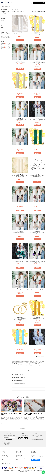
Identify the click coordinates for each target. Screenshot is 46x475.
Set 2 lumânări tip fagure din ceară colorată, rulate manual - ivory (20, 91)
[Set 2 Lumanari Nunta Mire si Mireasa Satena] (20, 194)
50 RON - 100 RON (5, 33)
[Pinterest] (21, 438)
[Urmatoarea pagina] (43, 356)
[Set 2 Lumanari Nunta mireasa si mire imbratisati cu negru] (20, 222)
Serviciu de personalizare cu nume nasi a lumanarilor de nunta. (37, 176)
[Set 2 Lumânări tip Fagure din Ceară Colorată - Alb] (37, 23)
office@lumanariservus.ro (38, 439)
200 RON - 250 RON (5, 37)
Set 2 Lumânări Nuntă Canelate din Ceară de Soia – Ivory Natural (20, 176)
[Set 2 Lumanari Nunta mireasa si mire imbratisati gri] (20, 136)
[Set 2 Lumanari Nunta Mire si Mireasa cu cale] (37, 194)
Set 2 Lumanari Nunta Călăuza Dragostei (37, 119)
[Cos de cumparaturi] (43, 3)
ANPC (17, 459)
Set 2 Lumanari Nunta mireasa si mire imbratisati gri (20, 147)
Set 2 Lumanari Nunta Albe (20, 62)
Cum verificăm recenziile (6, 463)
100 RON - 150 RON (5, 34)
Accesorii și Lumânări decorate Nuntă (4, 13)
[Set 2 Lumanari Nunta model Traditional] (37, 279)
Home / (3, 6)
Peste (3, 43)
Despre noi (3, 451)
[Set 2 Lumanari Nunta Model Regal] (20, 109)
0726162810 (37, 437)
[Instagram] (27, 438)
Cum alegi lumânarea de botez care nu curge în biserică (33, 414)
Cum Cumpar (18, 451)
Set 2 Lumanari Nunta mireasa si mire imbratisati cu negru (20, 233)
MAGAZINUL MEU (5, 449)
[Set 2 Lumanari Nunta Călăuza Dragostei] (37, 109)
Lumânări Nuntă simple (5, 11)
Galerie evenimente (5, 462)
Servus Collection (5, 25)
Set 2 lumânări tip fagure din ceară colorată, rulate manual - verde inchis (37, 147)
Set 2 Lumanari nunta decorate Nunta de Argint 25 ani (37, 347)
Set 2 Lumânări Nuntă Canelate (20, 33)
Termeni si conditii (5, 456)
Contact (3, 459)
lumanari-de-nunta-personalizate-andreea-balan (11, 414)
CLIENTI (18, 449)
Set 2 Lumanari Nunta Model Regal (20, 119)
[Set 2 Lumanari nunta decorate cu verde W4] (20, 251)
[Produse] (35, 3)
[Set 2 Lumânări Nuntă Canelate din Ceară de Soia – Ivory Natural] (20, 165)
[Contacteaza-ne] (40, 3)
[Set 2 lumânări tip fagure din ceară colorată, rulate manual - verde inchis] (37, 136)
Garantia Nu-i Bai (4, 454)
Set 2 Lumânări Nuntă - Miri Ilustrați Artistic (37, 91)
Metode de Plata (19, 452)
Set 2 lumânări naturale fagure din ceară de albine (37, 319)
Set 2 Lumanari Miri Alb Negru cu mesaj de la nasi (20, 290)
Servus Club (4, 452)
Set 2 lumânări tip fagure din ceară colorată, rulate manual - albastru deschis (20, 347)
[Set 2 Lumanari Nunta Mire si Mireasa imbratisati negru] (37, 222)
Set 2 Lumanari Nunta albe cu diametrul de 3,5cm (37, 63)
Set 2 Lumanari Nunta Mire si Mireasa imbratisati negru (37, 233)
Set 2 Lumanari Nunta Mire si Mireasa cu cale (37, 205)
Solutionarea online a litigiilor (21, 458)
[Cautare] (31, 3)
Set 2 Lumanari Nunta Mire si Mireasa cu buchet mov (37, 262)
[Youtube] (23, 438)
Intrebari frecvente (5, 455)
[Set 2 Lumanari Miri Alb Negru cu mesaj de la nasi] (20, 279)
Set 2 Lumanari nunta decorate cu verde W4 (20, 262)
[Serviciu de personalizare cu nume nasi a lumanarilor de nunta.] (37, 165)
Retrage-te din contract (20, 456)
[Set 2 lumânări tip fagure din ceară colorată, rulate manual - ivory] (20, 80)
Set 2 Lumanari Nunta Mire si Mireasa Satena (20, 205)
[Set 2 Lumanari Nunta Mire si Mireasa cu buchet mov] (37, 251)
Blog (2, 460)
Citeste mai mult (4, 423)
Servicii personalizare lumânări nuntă (4, 15)
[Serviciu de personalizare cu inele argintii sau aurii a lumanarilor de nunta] (20, 308)
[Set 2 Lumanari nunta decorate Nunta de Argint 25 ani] (37, 337)
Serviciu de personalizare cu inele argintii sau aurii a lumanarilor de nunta (20, 319)
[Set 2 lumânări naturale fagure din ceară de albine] (37, 308)
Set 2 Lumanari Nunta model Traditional (37, 289)
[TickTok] (25, 438)
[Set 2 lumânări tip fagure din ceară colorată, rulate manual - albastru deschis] (20, 337)
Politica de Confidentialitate (7, 444)
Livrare (17, 454)
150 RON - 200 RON (5, 36)
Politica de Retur (19, 455)
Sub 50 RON (4, 32)
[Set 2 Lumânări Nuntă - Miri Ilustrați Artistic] (37, 80)
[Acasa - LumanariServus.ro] (5, 3)
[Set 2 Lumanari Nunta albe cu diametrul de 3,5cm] (37, 52)
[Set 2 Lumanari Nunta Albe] (20, 52)
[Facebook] (19, 438)
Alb (2, 20)
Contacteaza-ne (36, 459)
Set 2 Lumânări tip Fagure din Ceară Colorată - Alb (37, 34)
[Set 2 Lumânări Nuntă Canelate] (20, 23)
